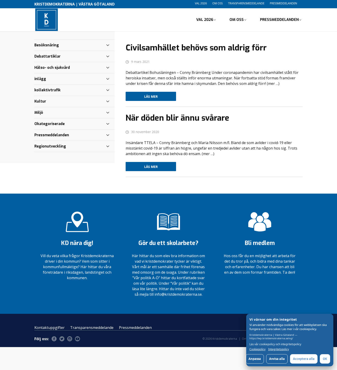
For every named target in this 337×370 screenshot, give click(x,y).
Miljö (38, 112)
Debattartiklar (47, 56)
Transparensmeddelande (246, 3)
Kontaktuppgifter (49, 327)
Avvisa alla (277, 359)
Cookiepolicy (257, 349)
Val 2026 (201, 3)
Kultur (40, 101)
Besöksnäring (46, 45)
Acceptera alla (304, 359)
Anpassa (255, 359)
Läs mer (151, 96)
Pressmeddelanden (283, 3)
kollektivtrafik (47, 90)
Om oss (217, 3)
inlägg (40, 78)
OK (325, 359)
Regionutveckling (50, 146)
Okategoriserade (49, 123)
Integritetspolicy (278, 349)
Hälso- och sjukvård (52, 67)
